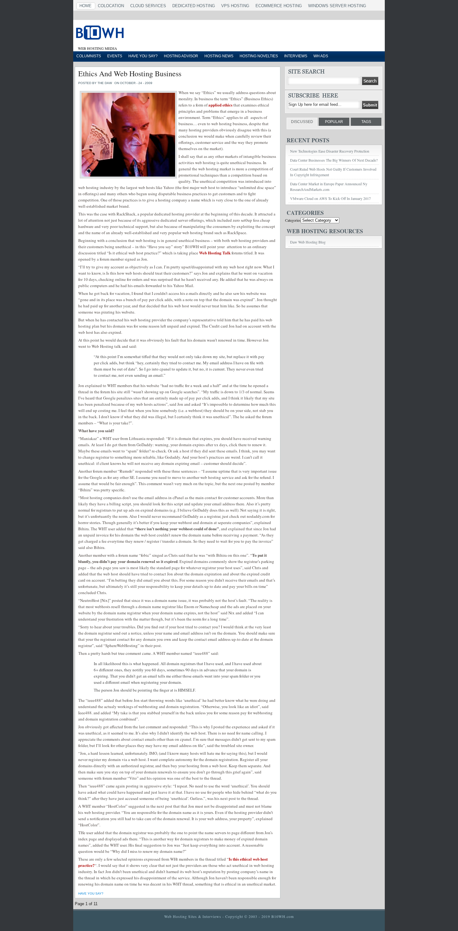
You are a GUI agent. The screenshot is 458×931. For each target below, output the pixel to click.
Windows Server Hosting (337, 5)
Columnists (88, 56)
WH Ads (320, 56)
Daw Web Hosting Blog (308, 241)
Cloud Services (148, 5)
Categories (293, 220)
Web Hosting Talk (215, 253)
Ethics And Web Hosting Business (129, 73)
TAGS (366, 122)
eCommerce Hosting (278, 5)
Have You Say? (143, 56)
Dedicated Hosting (193, 5)
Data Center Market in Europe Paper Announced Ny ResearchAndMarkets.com (328, 186)
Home (85, 5)
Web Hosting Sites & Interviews (192, 916)
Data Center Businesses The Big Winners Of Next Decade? (334, 160)
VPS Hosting (235, 5)
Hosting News (218, 56)
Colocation (111, 5)
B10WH (153, 34)
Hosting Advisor (181, 56)
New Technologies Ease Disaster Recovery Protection (329, 151)
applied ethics (220, 105)
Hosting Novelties (259, 56)
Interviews (295, 56)
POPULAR (334, 122)
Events (114, 56)
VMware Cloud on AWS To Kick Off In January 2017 (330, 198)
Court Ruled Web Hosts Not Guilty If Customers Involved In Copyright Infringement (333, 172)
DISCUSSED (302, 122)
